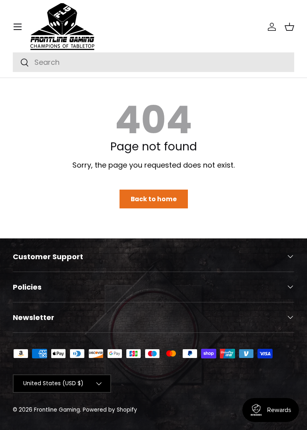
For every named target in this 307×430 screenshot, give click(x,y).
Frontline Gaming (57, 410)
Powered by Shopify (110, 410)
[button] (289, 27)
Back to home (154, 199)
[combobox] (153, 62)
